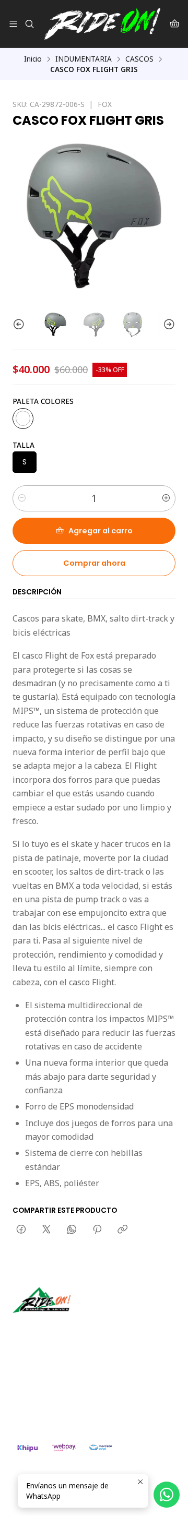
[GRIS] (23, 418)
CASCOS (139, 59)
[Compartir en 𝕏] (46, 1230)
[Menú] (13, 24)
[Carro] (175, 24)
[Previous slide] (20, 325)
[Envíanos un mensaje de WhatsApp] (167, 1495)
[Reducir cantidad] (22, 498)
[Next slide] (167, 325)
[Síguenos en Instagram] (54, 1327)
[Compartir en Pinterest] (97, 1230)
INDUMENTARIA (83, 59)
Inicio (33, 59)
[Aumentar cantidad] (166, 498)
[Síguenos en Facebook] (69, 1327)
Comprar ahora (94, 563)
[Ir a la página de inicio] (102, 24)
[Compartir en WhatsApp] (71, 1230)
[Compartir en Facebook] (21, 1230)
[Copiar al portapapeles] (122, 1230)
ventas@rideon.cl (53, 1383)
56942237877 (47, 1396)
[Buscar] (29, 24)
